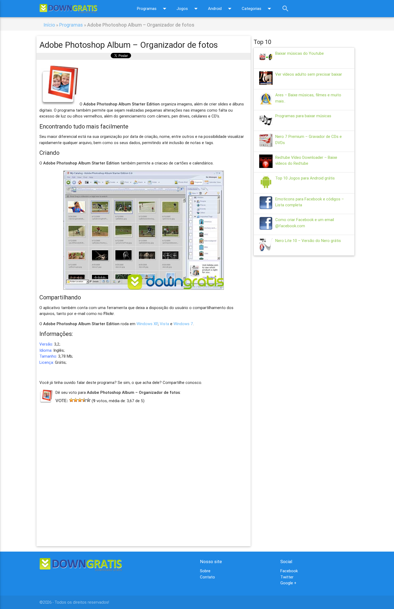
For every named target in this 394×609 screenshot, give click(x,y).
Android (221, 9)
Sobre (205, 570)
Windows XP (147, 323)
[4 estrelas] (84, 400)
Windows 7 (183, 323)
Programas (153, 9)
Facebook (289, 570)
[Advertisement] (143, 467)
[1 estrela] (71, 400)
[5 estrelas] (88, 400)
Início (49, 25)
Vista (164, 323)
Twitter (286, 576)
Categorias (257, 9)
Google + (288, 582)
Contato (207, 576)
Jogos (188, 9)
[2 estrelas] (75, 400)
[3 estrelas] (80, 400)
